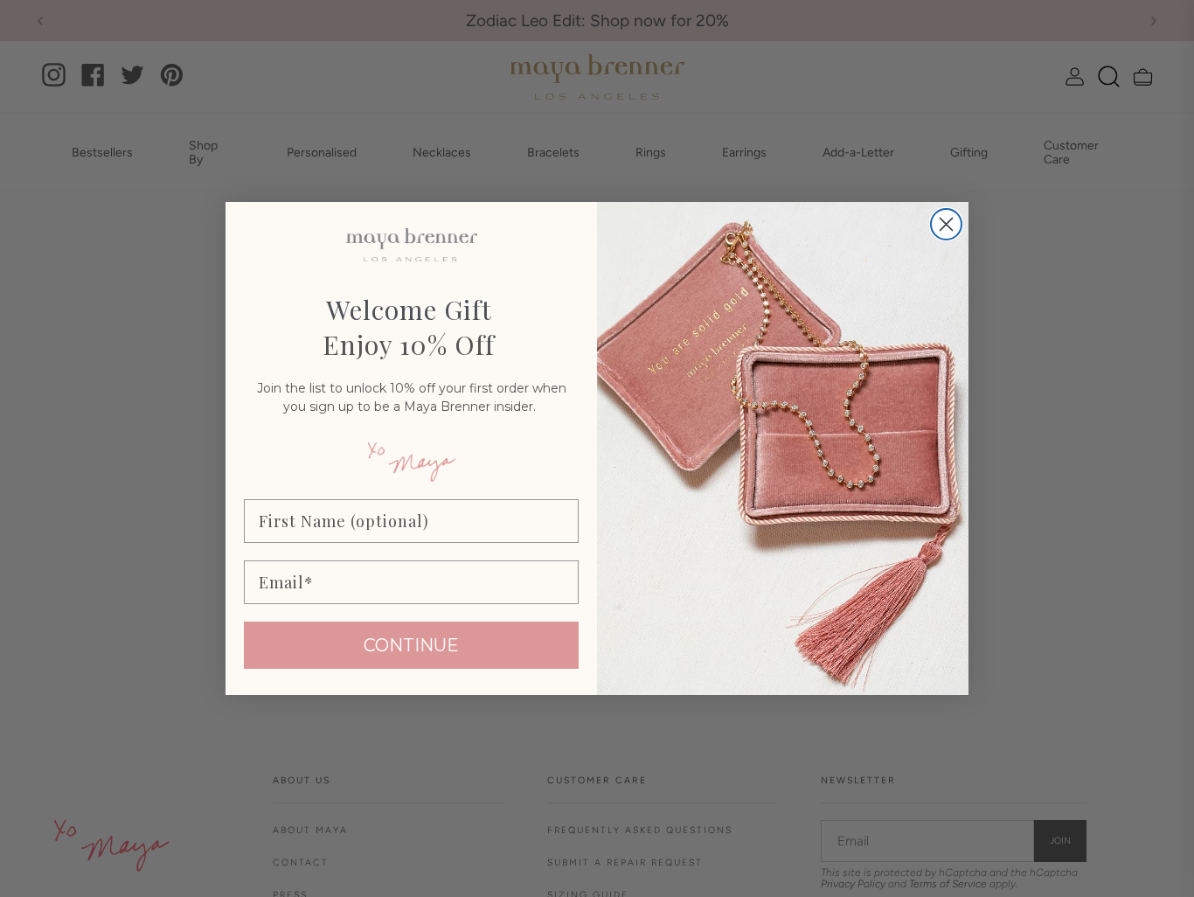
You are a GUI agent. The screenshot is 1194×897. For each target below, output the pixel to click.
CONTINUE (411, 645)
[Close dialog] (946, 224)
